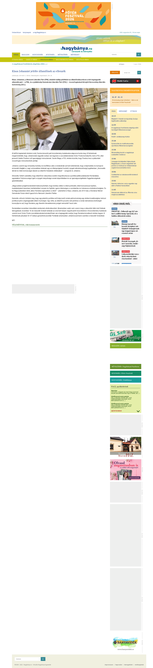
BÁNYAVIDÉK (37, 54)
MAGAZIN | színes (118, 346)
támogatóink (128, 664)
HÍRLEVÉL (115, 72)
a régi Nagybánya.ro (39, 32)
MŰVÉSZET (75, 54)
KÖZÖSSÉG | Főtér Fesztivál (122, 373)
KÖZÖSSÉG (50, 54)
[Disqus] (60, 255)
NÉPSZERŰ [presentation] (123, 111)
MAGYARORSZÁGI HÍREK (64, 59)
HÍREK (16, 54)
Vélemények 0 (35, 75)
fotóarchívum (16, 32)
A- (51, 75)
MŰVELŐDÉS (63, 54)
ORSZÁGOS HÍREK (46, 59)
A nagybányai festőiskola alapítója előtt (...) (29, 64)
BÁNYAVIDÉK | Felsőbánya (122, 380)
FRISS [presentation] (114, 111)
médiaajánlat (139, 664)
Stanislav (114, 390)
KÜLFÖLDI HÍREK (82, 59)
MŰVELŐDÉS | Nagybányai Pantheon (125, 366)
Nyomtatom (43, 75)
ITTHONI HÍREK (17, 59)
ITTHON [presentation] (133, 111)
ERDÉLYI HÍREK (31, 59)
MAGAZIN (25, 54)
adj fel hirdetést (116, 410)
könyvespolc (27, 32)
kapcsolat (118, 664)
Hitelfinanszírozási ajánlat (120, 396)
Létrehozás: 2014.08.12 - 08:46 (21, 75)
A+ (49, 75)
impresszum (109, 664)
